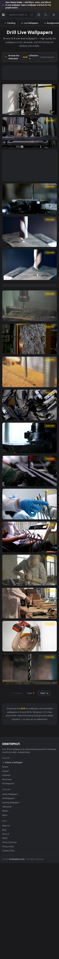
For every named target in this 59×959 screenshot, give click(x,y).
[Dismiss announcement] (56, 5)
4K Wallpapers (8, 798)
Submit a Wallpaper (13, 762)
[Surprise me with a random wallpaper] (38, 15)
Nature (5, 811)
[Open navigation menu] (54, 15)
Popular (5, 771)
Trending (11, 23)
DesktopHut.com (16, 859)
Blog (4, 830)
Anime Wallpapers (10, 794)
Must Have (7, 779)
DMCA (5, 838)
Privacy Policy (8, 846)
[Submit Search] (45, 15)
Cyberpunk (6, 806)
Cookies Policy (8, 850)
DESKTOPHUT (11, 744)
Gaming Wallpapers (11, 802)
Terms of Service (9, 842)
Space (4, 815)
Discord (5, 834)
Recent (5, 767)
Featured (6, 775)
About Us (6, 825)
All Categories (8, 783)
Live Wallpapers (31, 23)
